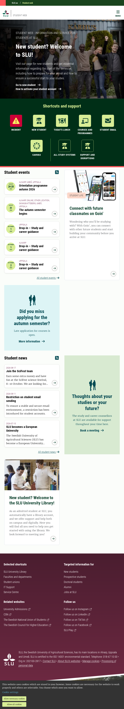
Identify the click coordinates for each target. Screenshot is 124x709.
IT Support (9, 587)
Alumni (67, 587)
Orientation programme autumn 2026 (33, 187)
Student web (27, 3)
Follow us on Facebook (76, 625)
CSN (6, 614)
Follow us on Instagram (76, 609)
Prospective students (75, 576)
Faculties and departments (18, 576)
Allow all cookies (14, 704)
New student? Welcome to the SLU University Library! (31, 500)
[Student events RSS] (57, 173)
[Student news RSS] (57, 358)
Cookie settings (10, 692)
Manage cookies (91, 661)
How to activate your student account (36, 89)
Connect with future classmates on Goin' (86, 211)
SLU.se (15, 3)
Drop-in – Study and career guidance (31, 230)
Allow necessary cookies (14, 699)
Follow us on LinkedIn (75, 614)
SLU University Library (15, 571)
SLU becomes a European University (21, 428)
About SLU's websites (69, 661)
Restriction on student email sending (23, 399)
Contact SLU (49, 661)
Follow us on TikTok (74, 619)
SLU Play (68, 630)
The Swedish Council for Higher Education (26, 625)
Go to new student (26, 85)
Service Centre (11, 592)
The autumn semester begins (32, 211)
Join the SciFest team (19, 371)
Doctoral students (73, 582)
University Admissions (15, 609)
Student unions (12, 582)
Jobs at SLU (70, 592)
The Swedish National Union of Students (25, 619)
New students (71, 571)
